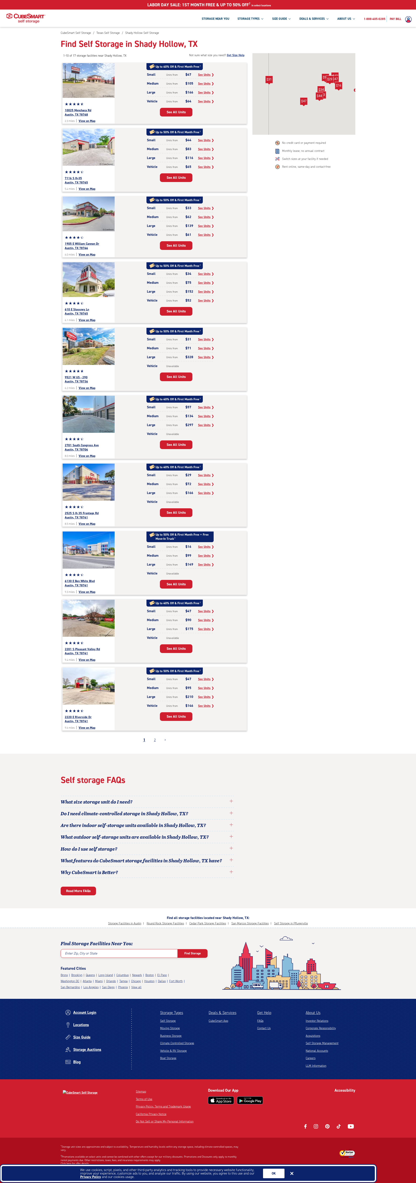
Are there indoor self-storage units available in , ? (133, 825)
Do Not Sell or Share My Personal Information (164, 1121)
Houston (149, 981)
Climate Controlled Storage (177, 1043)
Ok (274, 1173)
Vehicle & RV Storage (173, 1051)
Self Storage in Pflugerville (291, 923)
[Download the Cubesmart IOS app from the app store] (221, 1100)
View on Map (87, 121)
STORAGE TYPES (248, 19)
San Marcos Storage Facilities (250, 923)
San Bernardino (70, 987)
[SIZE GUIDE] (289, 18)
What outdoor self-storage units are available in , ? (135, 836)
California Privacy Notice (151, 1114)
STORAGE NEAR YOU (215, 19)
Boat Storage (168, 1058)
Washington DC (70, 981)
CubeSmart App (218, 1021)
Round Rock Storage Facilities (165, 923)
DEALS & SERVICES (312, 19)
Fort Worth (176, 981)
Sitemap (141, 1091)
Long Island (105, 975)
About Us (313, 1012)
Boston (149, 975)
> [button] (165, 740)
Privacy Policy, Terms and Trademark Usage (163, 1106)
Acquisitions (313, 1036)
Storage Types (171, 1012)
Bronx (64, 975)
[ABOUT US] (354, 18)
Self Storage (168, 1021)
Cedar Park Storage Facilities (207, 923)
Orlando (111, 981)
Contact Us (264, 1028)
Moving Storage (170, 1028)
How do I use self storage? (89, 848)
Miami (99, 981)
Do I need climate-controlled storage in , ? (124, 813)
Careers (310, 1058)
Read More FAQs (78, 891)
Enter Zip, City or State (81, 953)
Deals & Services (222, 1012)
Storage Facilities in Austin (124, 923)
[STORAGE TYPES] (262, 18)
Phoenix (123, 987)
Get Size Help (235, 55)
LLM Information (316, 1066)
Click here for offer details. (75, 1163)
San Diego (108, 987)
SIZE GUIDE (279, 19)
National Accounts (317, 1051)
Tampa (123, 981)
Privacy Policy (90, 1177)
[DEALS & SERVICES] (327, 18)
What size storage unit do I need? (97, 801)
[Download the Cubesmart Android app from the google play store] (250, 1100)
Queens (90, 975)
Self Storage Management (322, 1043)
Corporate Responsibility (321, 1028)
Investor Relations (317, 1021)
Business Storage (171, 1036)
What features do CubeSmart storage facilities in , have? (141, 860)
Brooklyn (76, 975)
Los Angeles (91, 987)
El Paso (162, 975)
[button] (303, 102)
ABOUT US (344, 19)
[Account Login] (409, 19)
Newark (137, 975)
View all (136, 987)
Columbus (122, 975)
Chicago (136, 981)
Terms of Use (144, 1099)
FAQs (260, 1021)
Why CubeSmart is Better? (89, 872)
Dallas (162, 981)
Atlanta (87, 981)
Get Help (264, 1012)
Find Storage (192, 953)
